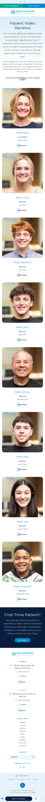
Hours (23, 676)
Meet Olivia (22, 197)
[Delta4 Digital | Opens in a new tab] (22, 776)
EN (21, 1)
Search (29, 779)
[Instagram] (24, 767)
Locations (22, 746)
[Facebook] (20, 767)
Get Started (22, 640)
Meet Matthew (22, 262)
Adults (22, 737)
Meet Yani (22, 521)
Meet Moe (22, 456)
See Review (22, 145)
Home (22, 722)
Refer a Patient (33, 6)
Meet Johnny (22, 392)
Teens (22, 734)
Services (22, 728)
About (22, 725)
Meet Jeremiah (23, 586)
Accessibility (11, 779)
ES (24, 1)
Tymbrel (33, 792)
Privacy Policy (21, 779)
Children (22, 731)
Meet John (22, 327)
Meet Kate (22, 132)
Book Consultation (11, 6)
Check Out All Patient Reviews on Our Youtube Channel (23, 78)
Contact (22, 682)
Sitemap (35, 779)
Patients (22, 740)
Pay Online (23, 743)
